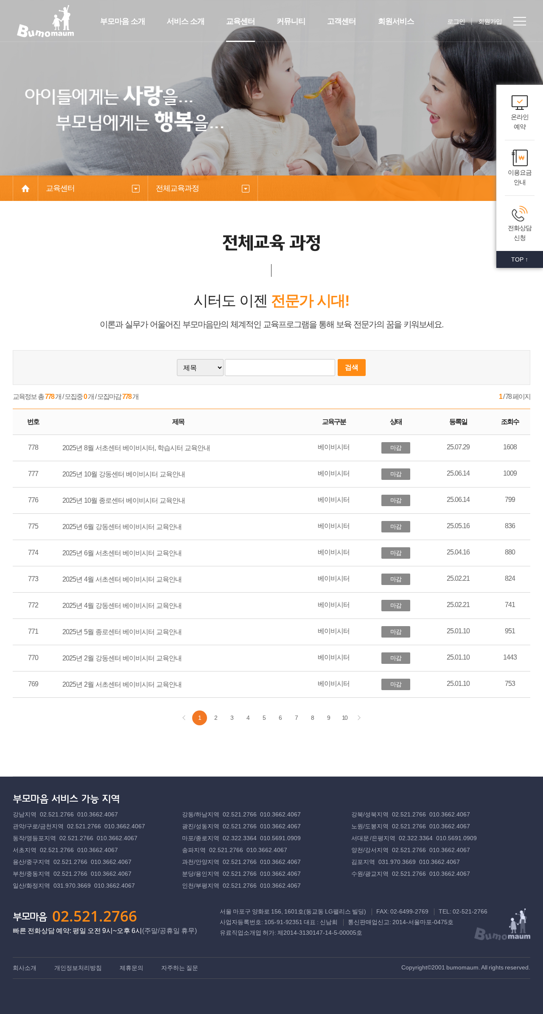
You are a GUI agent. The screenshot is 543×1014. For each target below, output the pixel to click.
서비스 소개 (185, 21)
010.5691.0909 (280, 838)
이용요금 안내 (520, 177)
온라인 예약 (520, 121)
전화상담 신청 (520, 232)
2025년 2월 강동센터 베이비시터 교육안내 (122, 658)
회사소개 (24, 967)
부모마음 (45, 21)
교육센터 (240, 21)
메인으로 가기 (25, 188)
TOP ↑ (519, 259)
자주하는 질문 (179, 967)
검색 (351, 367)
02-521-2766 (470, 911)
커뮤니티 (291, 21)
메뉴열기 (519, 21)
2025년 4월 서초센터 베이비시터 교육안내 (122, 579)
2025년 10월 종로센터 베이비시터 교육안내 (123, 500)
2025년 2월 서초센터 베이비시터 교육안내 (122, 684)
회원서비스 (396, 21)
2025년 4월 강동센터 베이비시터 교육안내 (122, 605)
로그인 (456, 21)
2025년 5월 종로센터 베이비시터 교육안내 (122, 631)
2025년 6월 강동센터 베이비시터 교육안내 (122, 526)
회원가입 (490, 21)
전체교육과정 (177, 188)
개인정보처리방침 (78, 967)
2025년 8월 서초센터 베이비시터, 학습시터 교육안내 (136, 447)
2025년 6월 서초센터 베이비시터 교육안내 (122, 553)
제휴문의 (131, 967)
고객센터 (341, 21)
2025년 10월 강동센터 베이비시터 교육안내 (123, 474)
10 (344, 717)
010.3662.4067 (97, 814)
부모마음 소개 (122, 21)
